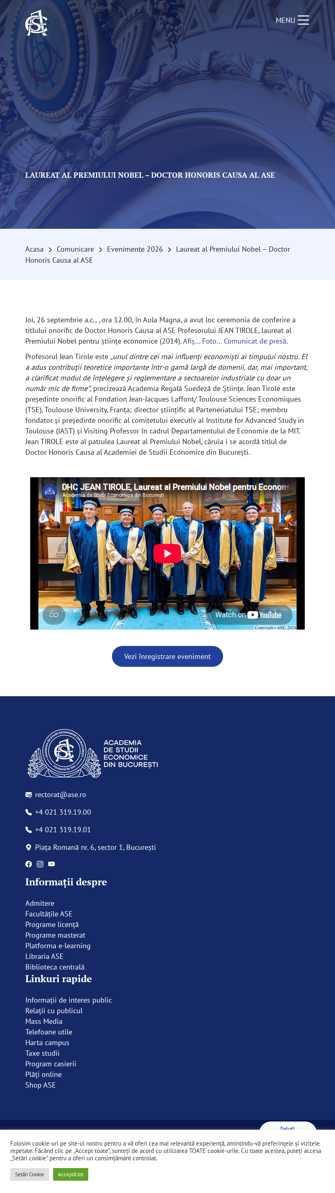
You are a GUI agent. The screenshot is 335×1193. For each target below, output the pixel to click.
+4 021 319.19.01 (63, 829)
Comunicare (75, 249)
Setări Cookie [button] (29, 1174)
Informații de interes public (68, 1000)
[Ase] (167, 754)
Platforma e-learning (58, 945)
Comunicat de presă (255, 341)
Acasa (34, 249)
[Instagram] (40, 864)
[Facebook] (28, 864)
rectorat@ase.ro (60, 794)
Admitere (39, 903)
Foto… (212, 341)
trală (77, 967)
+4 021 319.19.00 (63, 812)
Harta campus (47, 1042)
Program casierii (50, 1063)
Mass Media (44, 1021)
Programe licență (52, 924)
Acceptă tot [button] (70, 1174)
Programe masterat (55, 935)
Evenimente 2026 (135, 249)
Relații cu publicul (54, 1010)
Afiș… (191, 341)
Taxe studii (42, 1053)
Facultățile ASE (49, 913)
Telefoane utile (48, 1032)
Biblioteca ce (45, 967)
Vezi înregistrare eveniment (167, 656)
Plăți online (43, 1074)
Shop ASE (40, 1085)
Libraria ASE (44, 956)
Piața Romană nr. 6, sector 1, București (95, 847)
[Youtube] (51, 864)
